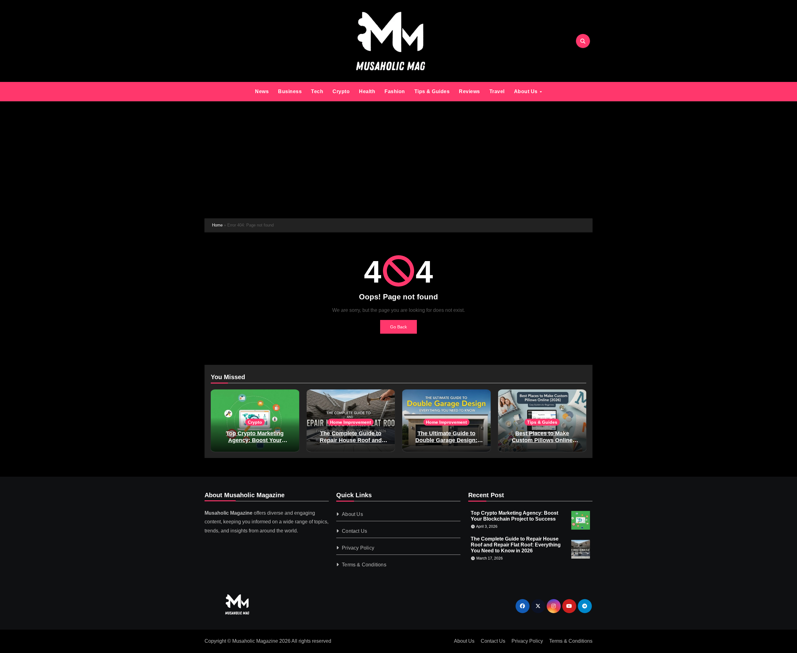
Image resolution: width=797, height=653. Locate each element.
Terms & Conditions (364, 564)
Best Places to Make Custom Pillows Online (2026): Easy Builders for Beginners (542, 443)
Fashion (394, 91)
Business (290, 91)
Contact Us (354, 531)
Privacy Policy (358, 548)
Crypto (341, 91)
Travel (497, 91)
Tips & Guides (432, 91)
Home (217, 225)
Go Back (398, 326)
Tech (317, 91)
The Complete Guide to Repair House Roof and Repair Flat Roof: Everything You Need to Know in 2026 (516, 544)
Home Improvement (350, 422)
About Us (526, 91)
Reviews (469, 91)
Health (367, 91)
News (262, 91)
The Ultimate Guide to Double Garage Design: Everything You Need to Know (446, 443)
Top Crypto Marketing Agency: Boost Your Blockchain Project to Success (255, 443)
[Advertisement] (398, 159)
